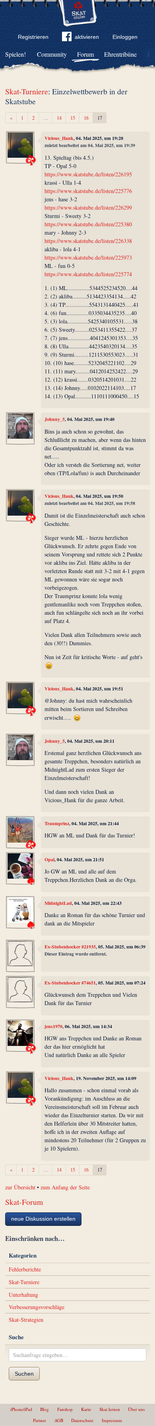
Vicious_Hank (59, 138)
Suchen (24, 1374)
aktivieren (87, 37)
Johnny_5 (55, 419)
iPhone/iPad (21, 1409)
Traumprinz (57, 823)
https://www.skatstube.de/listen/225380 (88, 224)
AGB (58, 1420)
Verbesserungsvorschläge (36, 1307)
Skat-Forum (24, 1202)
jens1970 (53, 1026)
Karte (86, 1409)
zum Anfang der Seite (65, 1187)
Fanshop (65, 1409)
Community (52, 54)
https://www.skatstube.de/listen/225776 (88, 191)
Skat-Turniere (26, 91)
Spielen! (15, 54)
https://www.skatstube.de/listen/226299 (88, 207)
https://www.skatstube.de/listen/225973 (88, 257)
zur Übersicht (20, 1187)
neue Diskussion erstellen (43, 1219)
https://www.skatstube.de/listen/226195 (88, 174)
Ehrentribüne (120, 54)
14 (59, 118)
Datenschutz (82, 1420)
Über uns (136, 1409)
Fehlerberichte (25, 1269)
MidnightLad (58, 903)
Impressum (112, 1420)
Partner (39, 1420)
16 (86, 118)
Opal (49, 859)
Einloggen (125, 37)
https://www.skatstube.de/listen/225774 (88, 274)
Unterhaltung (23, 1294)
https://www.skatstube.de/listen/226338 (88, 241)
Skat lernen (109, 1409)
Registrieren (33, 37)
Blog (44, 1409)
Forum (85, 54)
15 (72, 118)
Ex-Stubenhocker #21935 (70, 946)
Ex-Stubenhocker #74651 (70, 982)
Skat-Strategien (26, 1319)
